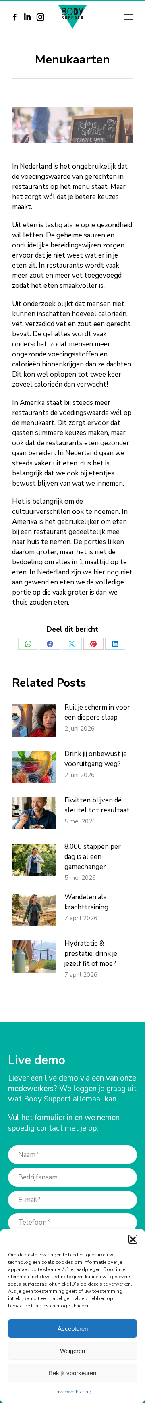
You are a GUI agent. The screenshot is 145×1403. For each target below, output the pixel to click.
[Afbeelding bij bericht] (34, 720)
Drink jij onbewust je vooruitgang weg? (95, 759)
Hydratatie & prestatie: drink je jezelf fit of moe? (90, 953)
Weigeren (72, 1350)
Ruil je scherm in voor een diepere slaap (97, 712)
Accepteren (73, 1328)
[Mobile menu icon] (129, 17)
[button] (133, 1239)
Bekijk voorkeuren (72, 1372)
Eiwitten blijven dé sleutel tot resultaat (97, 805)
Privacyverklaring (72, 1391)
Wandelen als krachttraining (86, 902)
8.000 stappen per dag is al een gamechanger (92, 856)
